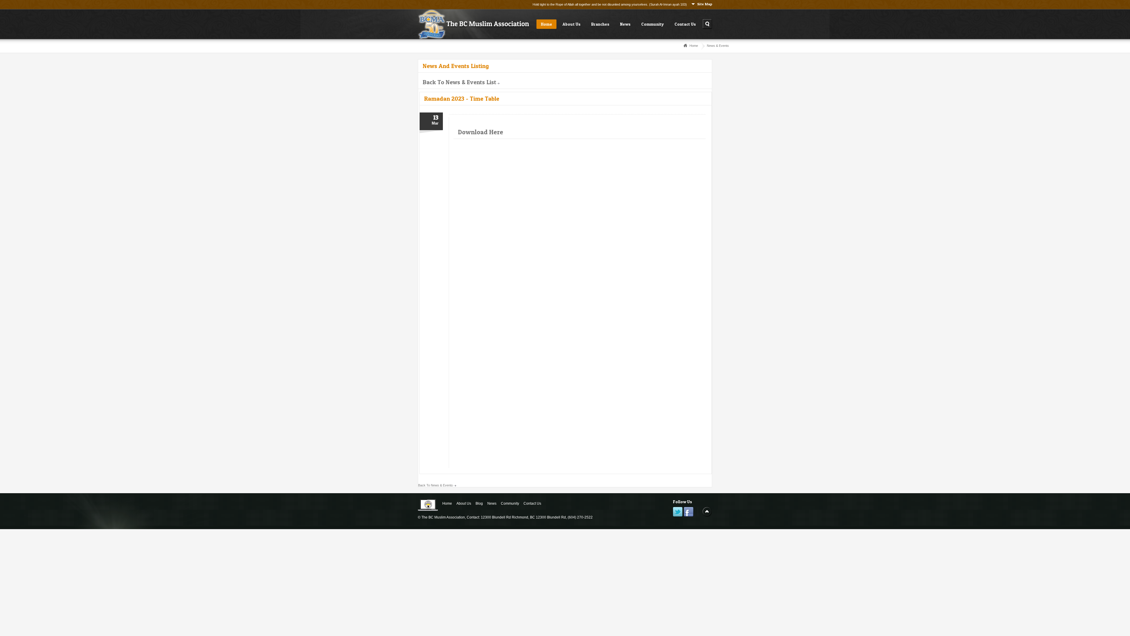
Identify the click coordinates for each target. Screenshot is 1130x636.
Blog (479, 503)
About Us (572, 23)
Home (546, 23)
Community (652, 23)
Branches (600, 23)
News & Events (718, 45)
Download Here (480, 132)
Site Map (704, 4)
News (625, 23)
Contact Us (685, 23)
